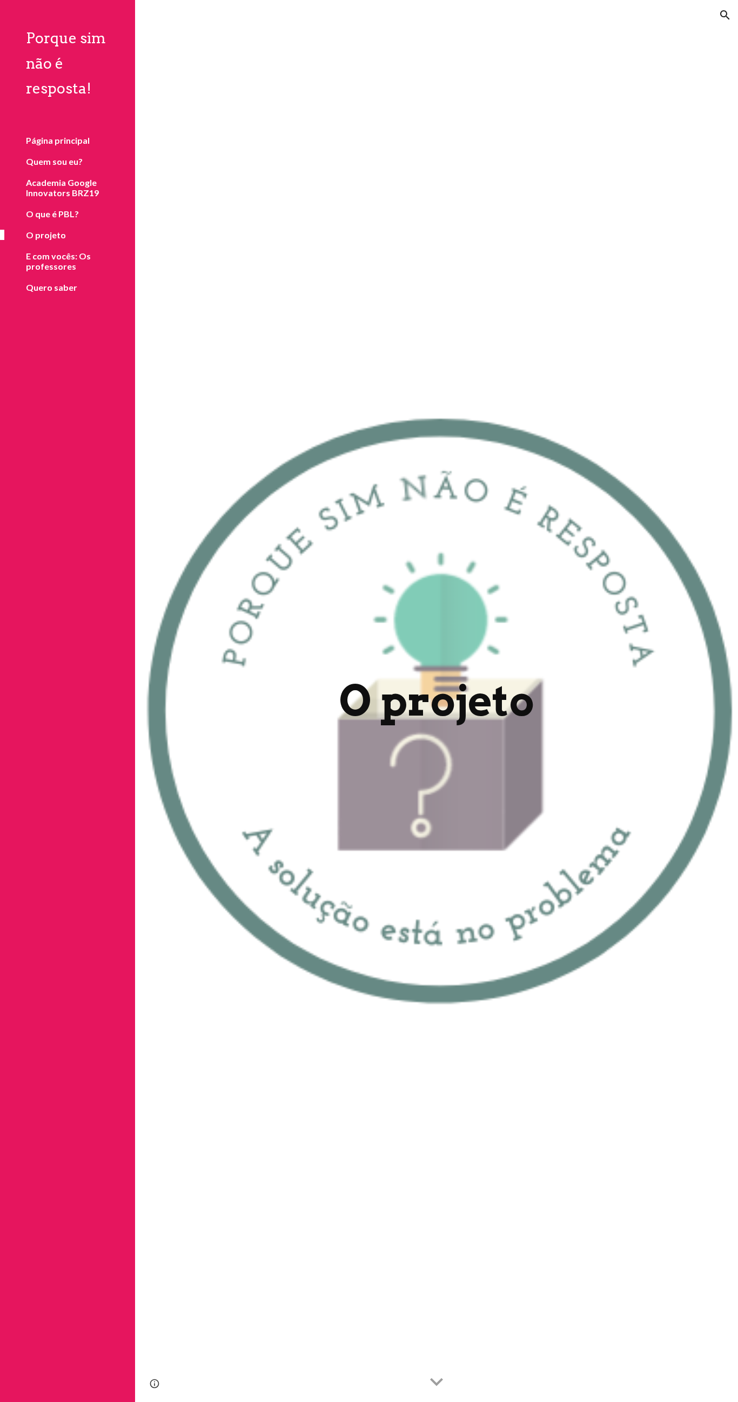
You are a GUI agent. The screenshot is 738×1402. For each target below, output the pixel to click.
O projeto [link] (46, 235)
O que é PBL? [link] (52, 214)
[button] (725, 15)
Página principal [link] (58, 140)
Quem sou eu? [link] (54, 161)
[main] (437, 701)
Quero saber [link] (51, 287)
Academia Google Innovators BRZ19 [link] (62, 187)
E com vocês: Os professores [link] (58, 261)
